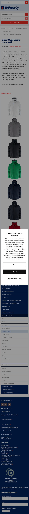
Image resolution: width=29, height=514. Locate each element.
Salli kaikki (14, 271)
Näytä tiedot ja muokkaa (14, 278)
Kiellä (14, 264)
